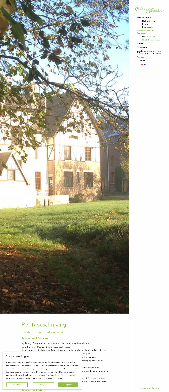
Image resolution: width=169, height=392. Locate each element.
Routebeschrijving (151, 40)
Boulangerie (147, 27)
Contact (141, 61)
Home (140, 44)
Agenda (140, 57)
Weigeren (43, 385)
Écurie (145, 24)
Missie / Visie (148, 37)
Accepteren (67, 385)
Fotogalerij (142, 47)
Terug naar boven (149, 388)
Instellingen (17, 385)
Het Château (148, 21)
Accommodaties (144, 17)
